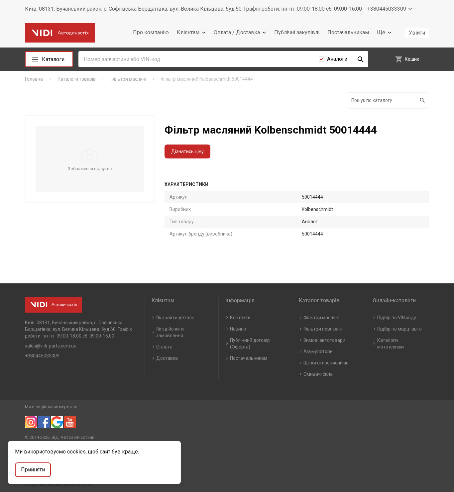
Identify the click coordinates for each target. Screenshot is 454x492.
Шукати (423, 100)
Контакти (240, 317)
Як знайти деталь (175, 317)
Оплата (164, 346)
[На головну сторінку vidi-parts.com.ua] (60, 33)
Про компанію (151, 32)
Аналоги (337, 59)
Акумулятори (318, 351)
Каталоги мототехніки (390, 343)
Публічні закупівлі (296, 32)
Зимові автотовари (324, 340)
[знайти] (361, 59)
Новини (238, 329)
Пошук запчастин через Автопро (59, 484)
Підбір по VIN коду (396, 317)
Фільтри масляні (321, 317)
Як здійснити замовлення (170, 332)
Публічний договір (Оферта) (250, 343)
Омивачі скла (318, 374)
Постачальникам (348, 32)
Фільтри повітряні (322, 329)
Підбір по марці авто (399, 329)
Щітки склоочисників (326, 362)
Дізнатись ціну (187, 151)
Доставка (167, 358)
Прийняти (33, 469)
